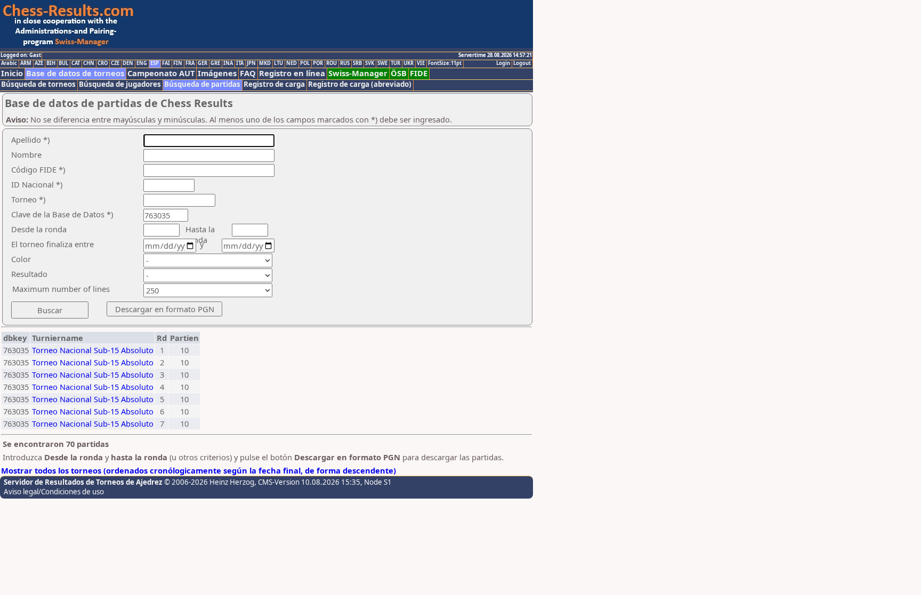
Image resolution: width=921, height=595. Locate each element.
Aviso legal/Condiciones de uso (54, 491)
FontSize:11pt (445, 63)
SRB (357, 63)
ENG (141, 63)
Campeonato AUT (161, 73)
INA (228, 63)
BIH (50, 63)
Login (503, 63)
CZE (115, 63)
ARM (25, 63)
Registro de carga (274, 84)
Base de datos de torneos (75, 73)
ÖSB (399, 73)
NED (291, 63)
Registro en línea (292, 73)
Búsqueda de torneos (38, 84)
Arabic (9, 63)
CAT (75, 63)
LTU (278, 63)
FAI (166, 63)
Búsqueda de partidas (202, 84)
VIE (421, 63)
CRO (103, 63)
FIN (177, 63)
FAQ (248, 73)
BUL (63, 63)
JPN (251, 63)
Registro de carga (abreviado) (359, 84)
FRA (190, 63)
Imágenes (217, 73)
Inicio (12, 73)
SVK (369, 63)
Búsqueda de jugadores (120, 84)
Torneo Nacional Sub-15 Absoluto (93, 350)
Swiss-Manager (357, 73)
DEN (128, 63)
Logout (522, 63)
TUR (395, 63)
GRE (215, 63)
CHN (88, 63)
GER (202, 63)
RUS (345, 63)
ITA (240, 63)
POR (318, 63)
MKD (265, 63)
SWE (382, 63)
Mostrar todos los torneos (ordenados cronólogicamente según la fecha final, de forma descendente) (198, 470)
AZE (39, 63)
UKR (408, 63)
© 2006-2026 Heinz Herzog (209, 482)
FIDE (418, 73)
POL (305, 63)
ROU (331, 63)
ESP (154, 63)
